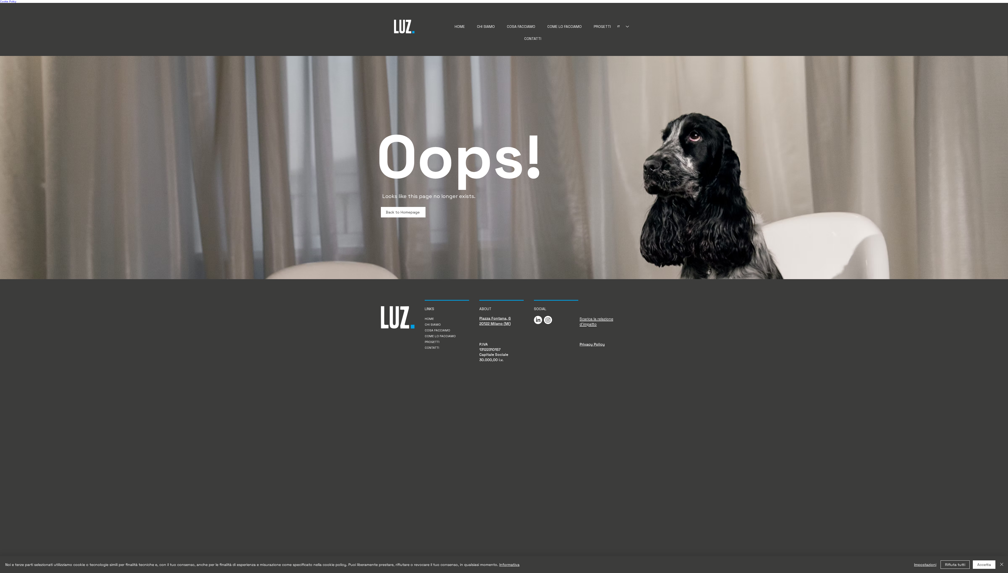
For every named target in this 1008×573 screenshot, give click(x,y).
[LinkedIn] (538, 320)
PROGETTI (432, 342)
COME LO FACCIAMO (440, 336)
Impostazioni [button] (925, 564)
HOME (429, 319)
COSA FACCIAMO (437, 330)
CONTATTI (432, 348)
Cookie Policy (8, 1)
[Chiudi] (1002, 564)
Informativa (509, 564)
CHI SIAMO (433, 324)
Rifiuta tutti (955, 564)
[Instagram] (548, 320)
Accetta (984, 564)
